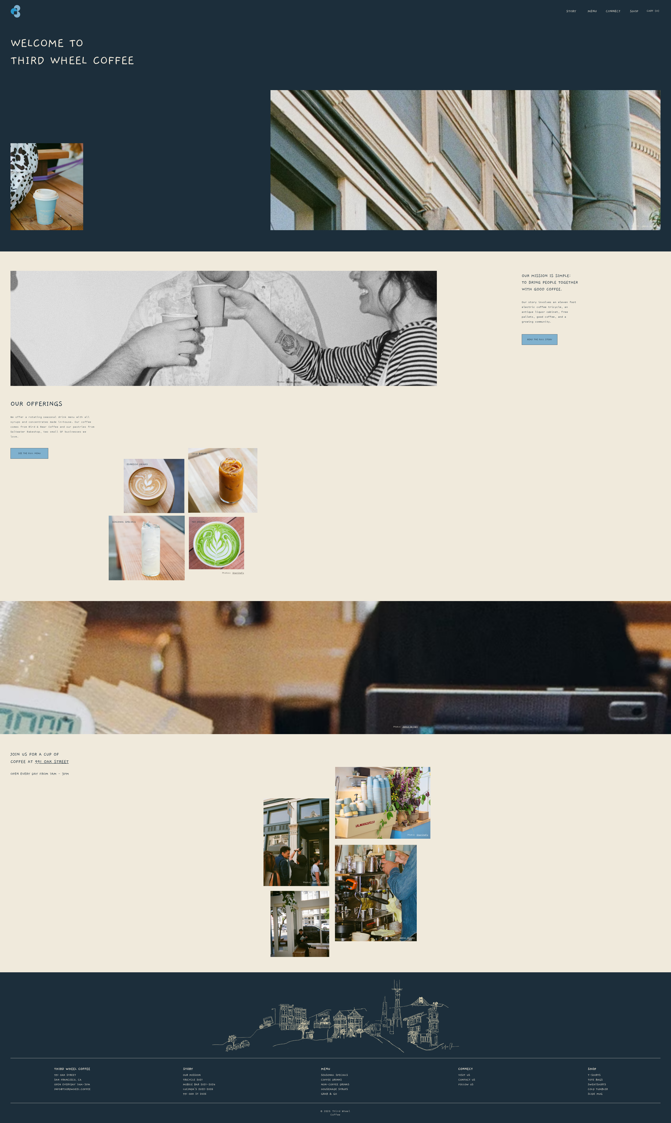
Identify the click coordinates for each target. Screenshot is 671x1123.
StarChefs (238, 573)
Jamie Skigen (649, 226)
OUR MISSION (192, 1075)
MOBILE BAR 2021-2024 (199, 1084)
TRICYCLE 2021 (193, 1079)
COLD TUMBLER (598, 1089)
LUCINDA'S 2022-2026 (198, 1089)
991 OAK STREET (52, 761)
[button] (658, 10)
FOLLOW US (465, 1084)
